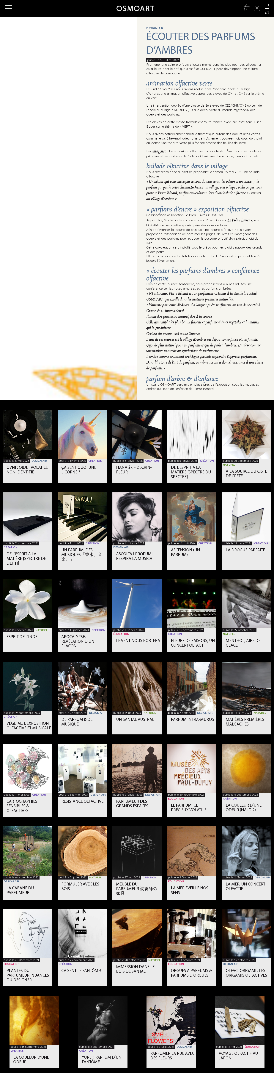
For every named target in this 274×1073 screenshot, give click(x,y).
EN (267, 12)
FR (267, 5)
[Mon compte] (257, 10)
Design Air (154, 28)
